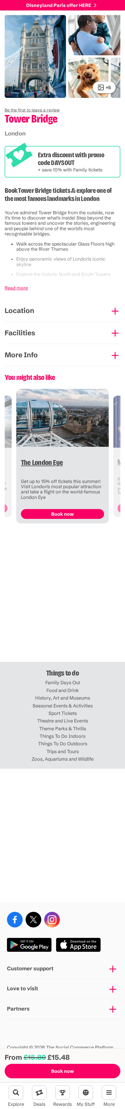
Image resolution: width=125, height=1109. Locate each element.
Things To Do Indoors (62, 736)
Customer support (30, 968)
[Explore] (16, 1092)
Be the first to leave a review (32, 110)
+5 (108, 87)
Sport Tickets (63, 713)
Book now (62, 1071)
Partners (18, 1008)
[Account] (85, 1092)
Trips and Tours (63, 751)
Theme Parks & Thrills (62, 728)
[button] (32, 110)
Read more (16, 287)
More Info (21, 355)
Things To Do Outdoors (62, 743)
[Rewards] (62, 1092)
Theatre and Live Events (62, 720)
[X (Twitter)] (33, 919)
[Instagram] (52, 919)
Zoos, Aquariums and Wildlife (63, 759)
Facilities (20, 333)
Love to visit (22, 988)
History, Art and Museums (62, 697)
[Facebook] (15, 919)
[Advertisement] (62, 595)
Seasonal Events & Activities (63, 705)
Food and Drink (63, 690)
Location (19, 310)
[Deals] (39, 1092)
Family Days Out (62, 682)
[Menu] (109, 1092)
